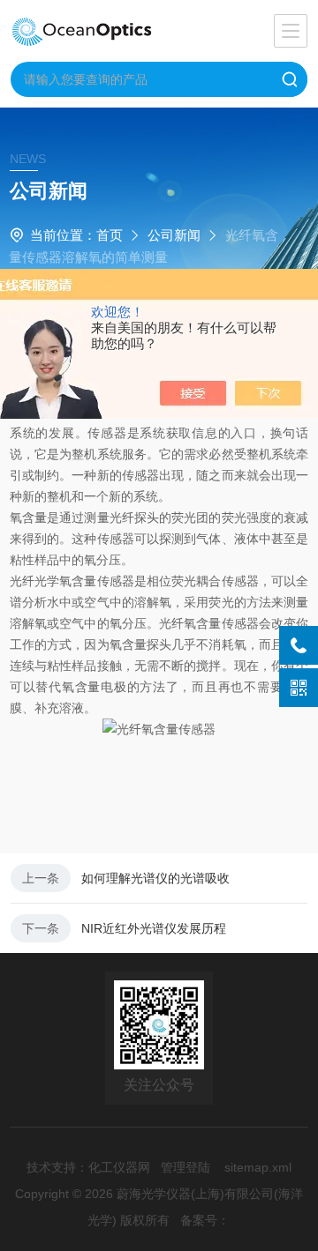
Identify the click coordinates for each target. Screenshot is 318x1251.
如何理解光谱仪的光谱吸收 (155, 878)
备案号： (205, 1220)
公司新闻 (174, 234)
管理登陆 (185, 1167)
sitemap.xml (258, 1167)
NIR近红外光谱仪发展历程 (153, 928)
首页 (109, 234)
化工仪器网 (119, 1167)
